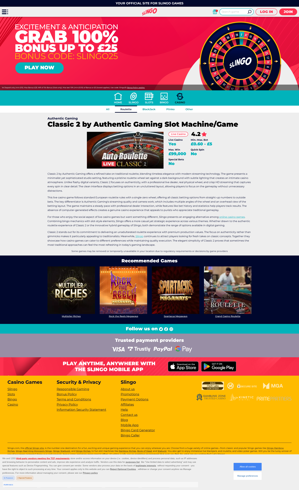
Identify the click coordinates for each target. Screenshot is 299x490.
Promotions (130, 394)
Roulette (126, 109)
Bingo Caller (130, 435)
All (107, 109)
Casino (180, 102)
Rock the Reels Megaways (123, 316)
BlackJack (148, 109)
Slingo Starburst (61, 451)
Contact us (129, 415)
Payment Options (134, 399)
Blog (124, 420)
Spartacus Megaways (175, 316)
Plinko (170, 109)
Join (288, 12)
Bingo (164, 102)
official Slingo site (34, 448)
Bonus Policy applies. (136, 87)
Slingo (133, 102)
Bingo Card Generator (138, 430)
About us (128, 389)
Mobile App (130, 425)
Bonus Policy (67, 394)
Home (118, 102)
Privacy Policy (67, 404)
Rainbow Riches (127, 451)
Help (124, 409)
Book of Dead (144, 451)
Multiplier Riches (71, 316)
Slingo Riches (83, 451)
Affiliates (127, 404)
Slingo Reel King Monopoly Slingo (34, 451)
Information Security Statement (81, 409)
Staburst (162, 451)
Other (189, 109)
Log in (266, 12)
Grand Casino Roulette (227, 316)
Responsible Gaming (73, 389)
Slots (149, 102)
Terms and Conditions (74, 399)
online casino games (232, 216)
